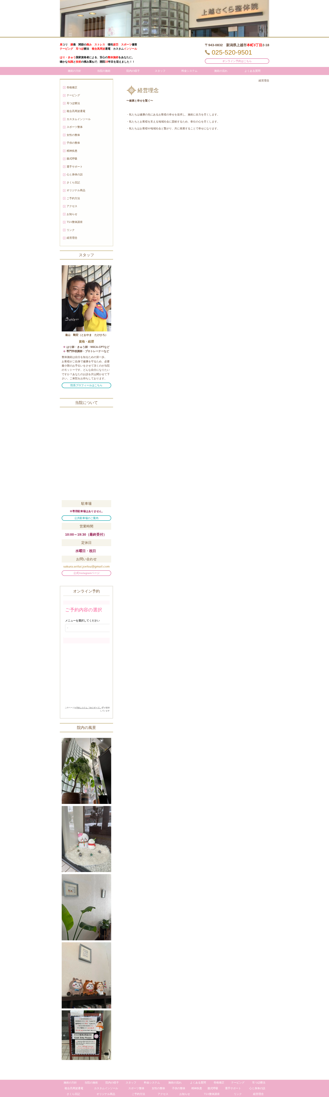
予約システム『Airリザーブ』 (88, 708)
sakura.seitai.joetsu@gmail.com (86, 566)
